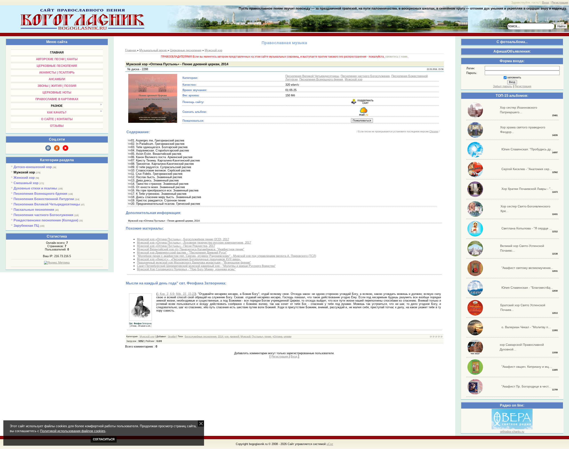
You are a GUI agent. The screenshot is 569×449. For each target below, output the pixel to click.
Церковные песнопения (185, 50)
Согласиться (103, 439)
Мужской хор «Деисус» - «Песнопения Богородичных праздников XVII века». (189, 259)
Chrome (433, 131)
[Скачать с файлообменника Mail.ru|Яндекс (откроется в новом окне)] (363, 114)
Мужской (245, 336)
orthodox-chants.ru (512, 431)
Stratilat (172, 336)
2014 (220, 336)
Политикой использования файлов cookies (72, 431)
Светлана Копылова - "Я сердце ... (526, 228)
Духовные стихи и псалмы (35, 188)
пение (267, 336)
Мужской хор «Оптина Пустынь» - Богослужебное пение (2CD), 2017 (183, 239)
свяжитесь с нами (396, 56)
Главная (131, 50)
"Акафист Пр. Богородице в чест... (526, 386)
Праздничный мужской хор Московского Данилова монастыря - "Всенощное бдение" (194, 262)
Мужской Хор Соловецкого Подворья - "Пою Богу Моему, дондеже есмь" (186, 269)
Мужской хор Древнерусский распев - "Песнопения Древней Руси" (182, 252)
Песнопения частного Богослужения (43, 215)
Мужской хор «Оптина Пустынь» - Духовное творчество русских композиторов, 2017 (194, 242)
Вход (545, 2)
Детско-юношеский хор (33, 167)
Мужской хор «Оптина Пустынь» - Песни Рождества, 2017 (176, 246)
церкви (287, 336)
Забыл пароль (502, 86)
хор (226, 336)
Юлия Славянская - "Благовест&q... (527, 287)
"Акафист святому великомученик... (527, 268)
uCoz (330, 444)
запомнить (514, 77)
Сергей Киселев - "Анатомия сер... (526, 169)
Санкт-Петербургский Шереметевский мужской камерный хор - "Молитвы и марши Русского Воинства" (206, 266)
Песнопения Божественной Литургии (44, 199)
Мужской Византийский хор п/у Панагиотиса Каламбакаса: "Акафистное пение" (190, 249)
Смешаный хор (26, 183)
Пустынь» (257, 336)
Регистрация (559, 2)
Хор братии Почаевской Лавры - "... (527, 189)
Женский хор (24, 177)
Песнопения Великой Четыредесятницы (47, 204)
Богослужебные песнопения (200, 336)
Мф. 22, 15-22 (185, 294)
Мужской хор (24, 172)
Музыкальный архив (153, 50)
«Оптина (277, 336)
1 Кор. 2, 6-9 (165, 294)
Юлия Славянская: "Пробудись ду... (527, 149)
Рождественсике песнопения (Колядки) (46, 220)
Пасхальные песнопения (34, 209)
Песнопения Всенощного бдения (40, 193)
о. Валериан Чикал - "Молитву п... (526, 327)
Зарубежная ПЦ (26, 225)
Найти (561, 26)
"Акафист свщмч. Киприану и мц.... (526, 366)
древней (234, 336)
